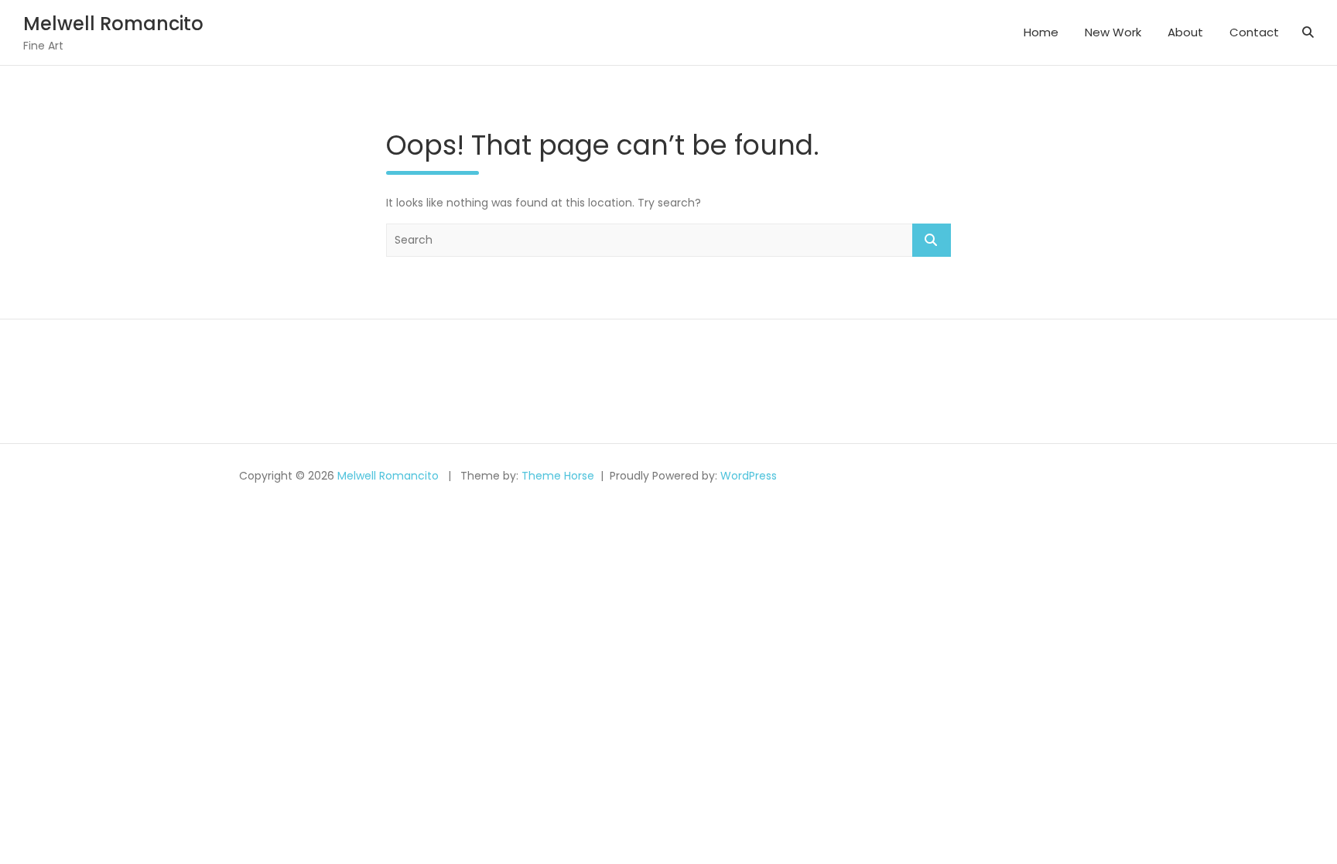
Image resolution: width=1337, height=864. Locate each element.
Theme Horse (557, 475)
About (1185, 32)
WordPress (748, 475)
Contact (1254, 32)
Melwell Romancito (113, 23)
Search (931, 240)
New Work (1113, 32)
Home (1041, 32)
